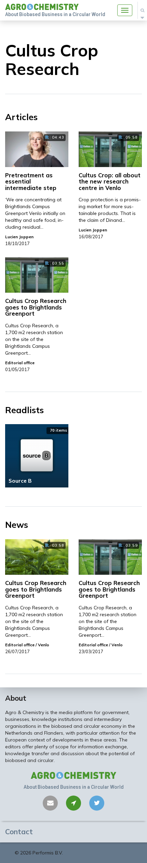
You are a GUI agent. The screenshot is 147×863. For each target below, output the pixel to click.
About (15, 698)
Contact (19, 831)
